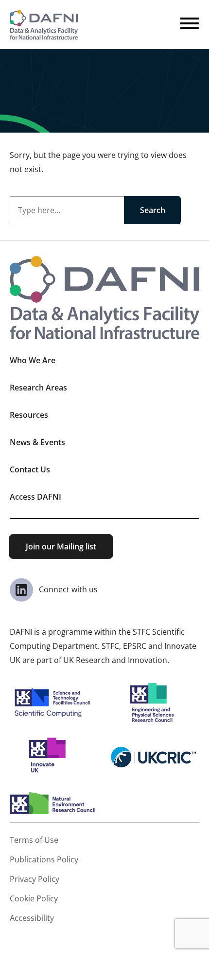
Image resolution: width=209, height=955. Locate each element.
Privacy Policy (34, 879)
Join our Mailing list (61, 546)
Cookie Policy (34, 898)
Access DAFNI (35, 496)
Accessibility (32, 918)
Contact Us (30, 469)
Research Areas (38, 387)
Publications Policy (44, 859)
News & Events (37, 442)
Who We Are (32, 360)
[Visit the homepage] (44, 24)
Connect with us (67, 589)
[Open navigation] (189, 25)
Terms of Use (34, 840)
